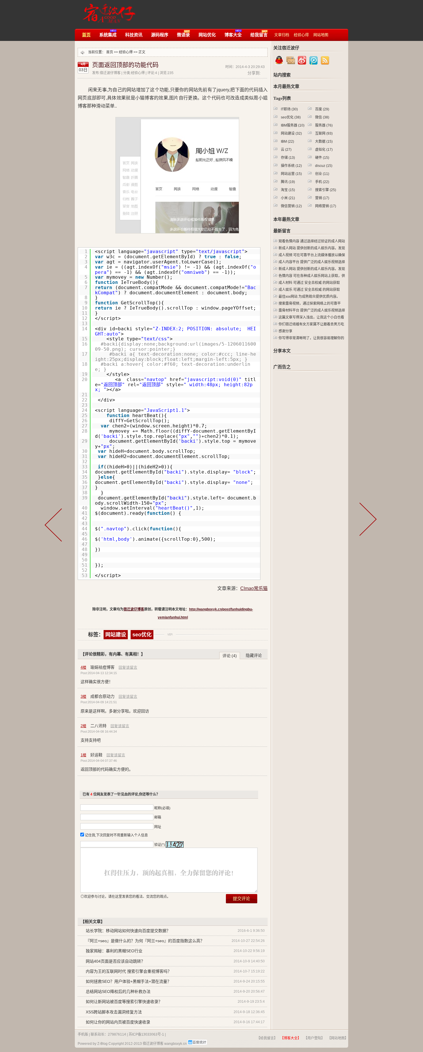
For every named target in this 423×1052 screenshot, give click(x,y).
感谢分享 (285, 331)
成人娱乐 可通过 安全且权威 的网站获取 (309, 290)
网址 (157, 827)
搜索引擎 (325, 190)
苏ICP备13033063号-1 (146, 1034)
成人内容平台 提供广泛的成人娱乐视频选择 (312, 262)
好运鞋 (96, 755)
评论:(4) (229, 655)
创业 (322, 174)
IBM (287, 141)
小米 (288, 198)
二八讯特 (98, 725)
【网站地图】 (337, 1038)
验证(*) (159, 845)
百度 (322, 109)
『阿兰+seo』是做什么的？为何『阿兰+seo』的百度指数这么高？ (145, 940)
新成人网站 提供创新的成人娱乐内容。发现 (312, 248)
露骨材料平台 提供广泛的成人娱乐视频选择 (312, 310)
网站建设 (115, 635)
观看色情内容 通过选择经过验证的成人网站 (312, 241)
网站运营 (291, 174)
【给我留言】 (267, 1038)
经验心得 (126, 52)
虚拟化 (324, 150)
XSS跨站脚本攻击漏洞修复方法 (114, 1012)
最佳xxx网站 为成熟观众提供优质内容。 (309, 297)
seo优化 (142, 635)
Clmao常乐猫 (254, 588)
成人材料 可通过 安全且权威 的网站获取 (309, 283)
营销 (322, 198)
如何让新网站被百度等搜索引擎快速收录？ (124, 1001)
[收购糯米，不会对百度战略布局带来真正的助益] (56, 527)
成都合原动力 (102, 696)
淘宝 (288, 190)
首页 (109, 52)
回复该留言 (128, 667)
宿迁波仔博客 (107, 11)
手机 (322, 182)
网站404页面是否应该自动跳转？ (115, 961)
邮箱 (157, 817)
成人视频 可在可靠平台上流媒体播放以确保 (312, 255)
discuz (323, 166)
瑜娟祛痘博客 (102, 667)
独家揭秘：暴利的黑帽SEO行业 (114, 951)
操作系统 (291, 166)
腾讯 (288, 182)
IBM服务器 (292, 125)
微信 (322, 117)
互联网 (324, 133)
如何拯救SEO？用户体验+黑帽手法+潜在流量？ (128, 981)
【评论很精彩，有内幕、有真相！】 (113, 654)
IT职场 (289, 109)
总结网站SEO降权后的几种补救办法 (118, 991)
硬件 (322, 158)
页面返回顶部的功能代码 (125, 64)
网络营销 (325, 206)
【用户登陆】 (314, 1038)
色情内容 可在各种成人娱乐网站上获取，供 (312, 276)
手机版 (83, 1034)
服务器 (324, 125)
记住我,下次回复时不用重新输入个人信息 (116, 835)
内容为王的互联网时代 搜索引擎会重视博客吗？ (129, 971)
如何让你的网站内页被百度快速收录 (118, 1022)
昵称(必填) (162, 808)
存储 (288, 158)
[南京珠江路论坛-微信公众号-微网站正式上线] (368, 527)
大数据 (324, 141)
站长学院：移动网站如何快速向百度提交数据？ (128, 930)
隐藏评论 (254, 655)
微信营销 (291, 206)
